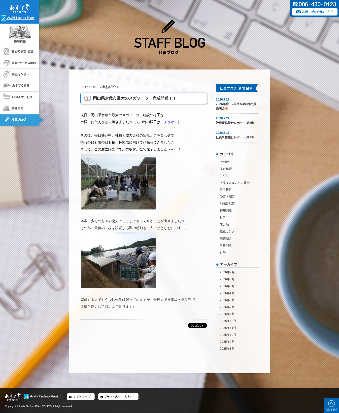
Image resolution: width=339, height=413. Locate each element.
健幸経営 (226, 189)
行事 (223, 252)
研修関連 (226, 245)
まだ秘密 (226, 169)
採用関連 (226, 210)
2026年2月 (227, 307)
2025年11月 (228, 328)
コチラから (169, 122)
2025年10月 (228, 335)
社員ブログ (19, 120)
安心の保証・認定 (19, 51)
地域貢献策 (227, 203)
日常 (223, 217)
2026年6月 (227, 279)
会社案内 (19, 108)
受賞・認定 (227, 196)
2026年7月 (227, 272)
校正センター (19, 74)
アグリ (224, 175)
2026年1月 (227, 314)
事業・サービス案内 (19, 63)
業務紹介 (109, 87)
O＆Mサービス (19, 97)
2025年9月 (227, 342)
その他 (224, 162)
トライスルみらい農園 (235, 182)
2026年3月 (227, 300)
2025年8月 (227, 348)
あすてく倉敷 (19, 86)
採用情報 (19, 35)
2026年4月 (227, 293)
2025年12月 (228, 321)
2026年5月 (227, 286)
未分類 (224, 224)
